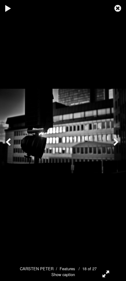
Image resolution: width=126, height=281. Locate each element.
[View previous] (9, 140)
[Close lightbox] (118, 7)
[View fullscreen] (104, 273)
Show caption (63, 274)
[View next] (117, 140)
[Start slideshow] (8, 7)
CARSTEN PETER (37, 268)
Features (67, 268)
